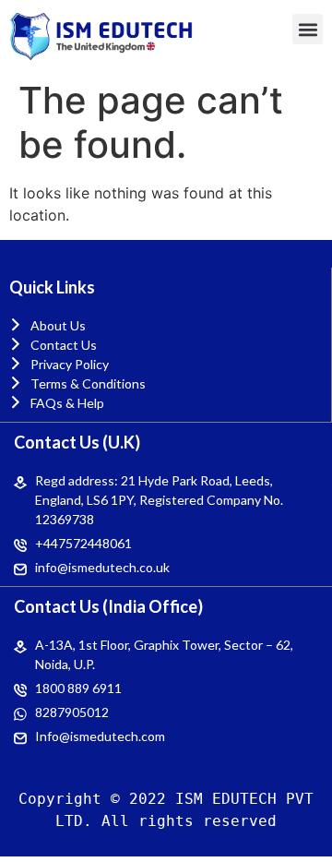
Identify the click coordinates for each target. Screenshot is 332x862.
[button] (307, 29)
